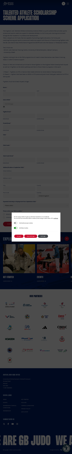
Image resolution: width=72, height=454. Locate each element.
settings (56, 218)
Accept (19, 236)
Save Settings (31, 236)
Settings (43, 236)
